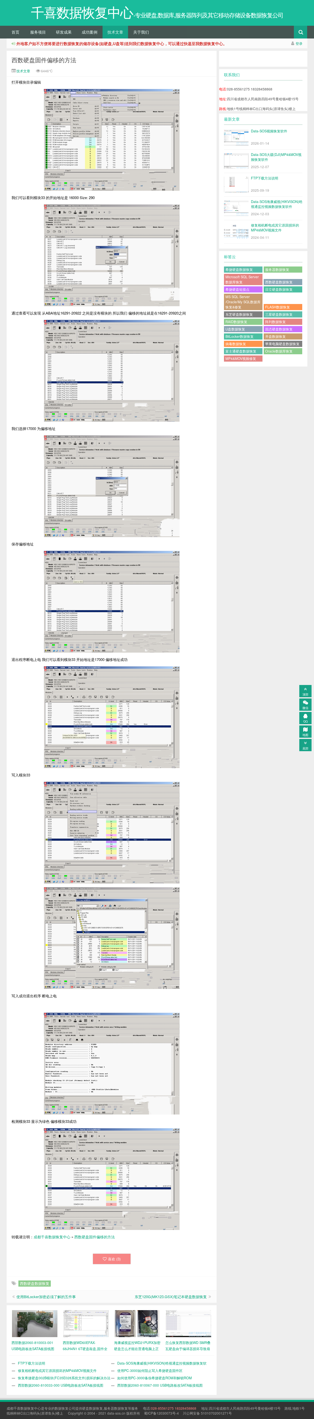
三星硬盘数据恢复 (279, 314)
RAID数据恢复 (236, 321)
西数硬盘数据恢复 (34, 1283)
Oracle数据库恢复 (279, 351)
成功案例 (89, 32)
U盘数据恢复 (235, 329)
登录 (299, 43)
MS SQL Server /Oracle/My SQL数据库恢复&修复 (243, 301)
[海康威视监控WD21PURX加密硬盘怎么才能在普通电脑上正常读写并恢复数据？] (137, 1323)
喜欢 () (114, 1258)
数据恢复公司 (65, 1408)
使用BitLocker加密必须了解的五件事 (46, 1296)
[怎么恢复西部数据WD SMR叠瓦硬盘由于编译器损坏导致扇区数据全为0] (188, 1323)
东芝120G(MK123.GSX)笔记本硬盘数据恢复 (171, 1296)
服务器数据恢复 (277, 269)
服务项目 (38, 32)
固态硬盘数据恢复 (279, 329)
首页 (15, 32)
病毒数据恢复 (235, 343)
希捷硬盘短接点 (237, 289)
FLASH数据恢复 (277, 306)
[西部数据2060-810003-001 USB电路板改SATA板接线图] (34, 1323)
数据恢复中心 (30, 1408)
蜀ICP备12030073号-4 (161, 1413)
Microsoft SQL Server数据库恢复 (242, 279)
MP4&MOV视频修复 (240, 358)
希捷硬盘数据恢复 (239, 269)
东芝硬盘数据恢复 (239, 314)
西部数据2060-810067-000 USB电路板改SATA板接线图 (160, 1385)
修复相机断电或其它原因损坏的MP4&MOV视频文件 (57, 1370)
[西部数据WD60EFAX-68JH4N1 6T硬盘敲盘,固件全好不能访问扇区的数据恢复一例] (86, 1323)
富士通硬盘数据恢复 (240, 351)
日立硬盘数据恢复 (279, 289)
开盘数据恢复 (275, 336)
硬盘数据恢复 (92, 1408)
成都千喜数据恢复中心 (52, 1236)
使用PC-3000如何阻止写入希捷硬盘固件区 (150, 1370)
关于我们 (141, 32)
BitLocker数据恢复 (239, 336)
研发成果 (64, 32)
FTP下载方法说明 (31, 1363)
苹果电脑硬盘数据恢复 (282, 343)
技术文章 (115, 32)
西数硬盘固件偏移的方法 (44, 59)
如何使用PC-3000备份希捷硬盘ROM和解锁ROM (154, 1377)
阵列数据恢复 (275, 321)
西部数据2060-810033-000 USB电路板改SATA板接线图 (60, 1385)
